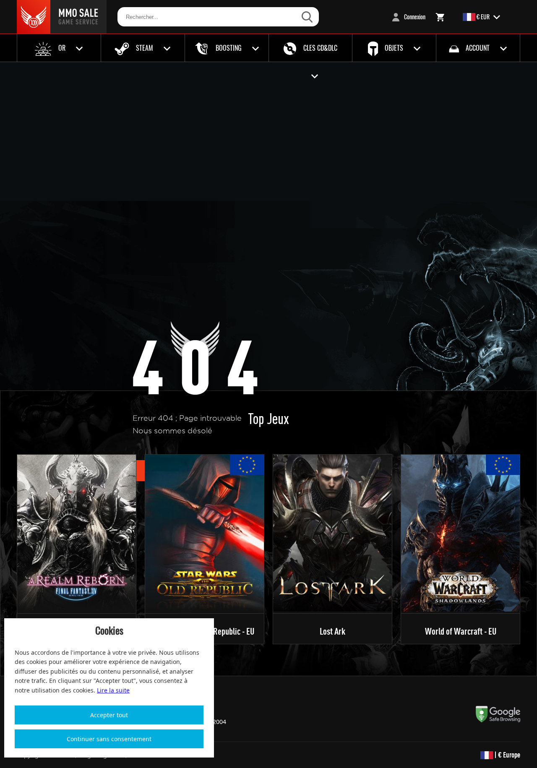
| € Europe (506, 754)
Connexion (414, 16)
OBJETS (394, 48)
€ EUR (483, 16)
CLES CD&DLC (319, 48)
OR (62, 48)
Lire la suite (113, 690)
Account (477, 48)
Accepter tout (109, 715)
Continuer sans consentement (109, 739)
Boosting (228, 48)
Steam (144, 48)
